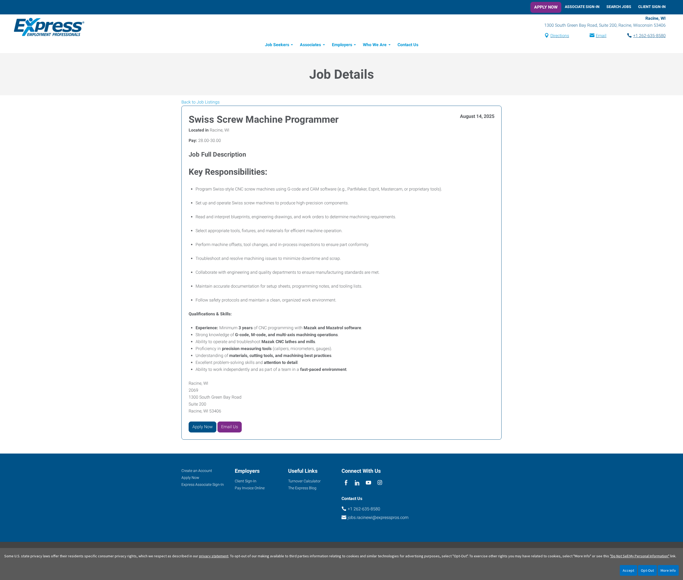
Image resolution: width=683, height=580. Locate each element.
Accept (628, 570)
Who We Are (375, 44)
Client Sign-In (652, 7)
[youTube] (368, 483)
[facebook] (346, 483)
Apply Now (546, 7)
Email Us (229, 426)
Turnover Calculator (304, 481)
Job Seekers (277, 44)
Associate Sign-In (582, 7)
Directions (559, 35)
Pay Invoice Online (250, 488)
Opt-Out (647, 570)
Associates (310, 44)
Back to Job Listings (200, 102)
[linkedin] (357, 483)
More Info (668, 570)
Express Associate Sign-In (202, 484)
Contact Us (408, 44)
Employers (342, 44)
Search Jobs (618, 7)
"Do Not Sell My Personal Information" (639, 556)
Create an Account (196, 470)
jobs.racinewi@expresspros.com (378, 517)
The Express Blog (302, 488)
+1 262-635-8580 (649, 35)
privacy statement (213, 556)
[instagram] (379, 483)
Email (601, 35)
